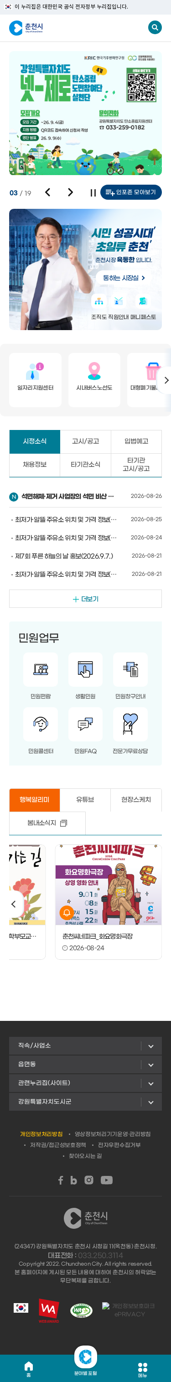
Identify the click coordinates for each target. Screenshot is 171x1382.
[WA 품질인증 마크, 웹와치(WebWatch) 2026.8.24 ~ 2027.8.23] (81, 1310)
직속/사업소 (34, 1045)
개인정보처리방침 (41, 1134)
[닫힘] (85, 1357)
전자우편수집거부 (119, 1145)
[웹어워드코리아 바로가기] (49, 1311)
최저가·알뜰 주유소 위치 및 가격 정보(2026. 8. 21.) (66, 575)
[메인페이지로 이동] (54, 28)
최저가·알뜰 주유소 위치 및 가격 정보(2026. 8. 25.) (66, 520)
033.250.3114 (100, 1256)
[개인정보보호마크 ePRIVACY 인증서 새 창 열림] (129, 1310)
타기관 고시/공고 (136, 465)
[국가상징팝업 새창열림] (21, 1310)
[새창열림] (60, 1180)
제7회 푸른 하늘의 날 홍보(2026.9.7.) (64, 556)
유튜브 (85, 800)
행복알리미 (34, 800)
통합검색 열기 (155, 27)
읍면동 (27, 1064)
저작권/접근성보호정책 (58, 1145)
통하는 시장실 (120, 278)
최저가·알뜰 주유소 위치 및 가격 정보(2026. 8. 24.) (66, 538)
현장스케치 (136, 800)
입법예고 (136, 441)
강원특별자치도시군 (45, 1101)
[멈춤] (93, 193)
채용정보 (35, 465)
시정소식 (35, 441)
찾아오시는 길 (85, 1156)
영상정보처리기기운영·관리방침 (113, 1134)
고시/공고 (85, 441)
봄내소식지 (41, 823)
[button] (48, 192)
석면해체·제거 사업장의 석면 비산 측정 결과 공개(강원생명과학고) (69, 497)
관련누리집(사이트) (44, 1083)
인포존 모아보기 (136, 192)
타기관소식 (85, 465)
